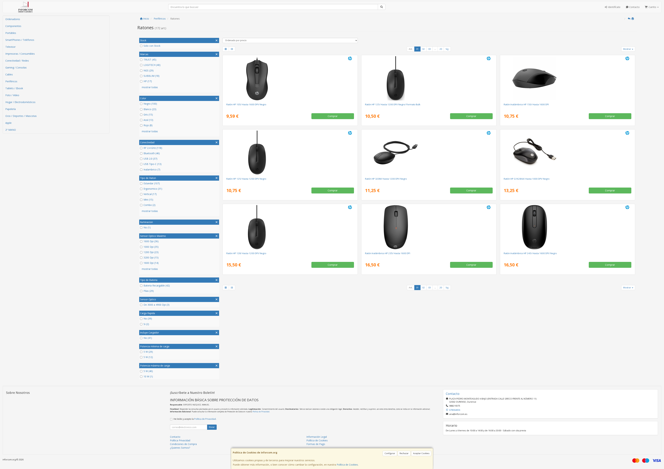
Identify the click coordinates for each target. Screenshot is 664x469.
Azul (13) (148, 120)
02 (423, 49)
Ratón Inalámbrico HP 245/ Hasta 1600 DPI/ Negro (530, 253)
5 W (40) (148, 371)
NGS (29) (149, 70)
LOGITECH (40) (152, 65)
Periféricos (11, 81)
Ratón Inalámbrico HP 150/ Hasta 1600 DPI (526, 104)
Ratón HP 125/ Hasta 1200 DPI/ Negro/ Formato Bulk (392, 104)
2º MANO (10, 129)
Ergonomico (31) (153, 188)
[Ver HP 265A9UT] (290, 153)
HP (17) (148, 81)
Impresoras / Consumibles (20, 53)
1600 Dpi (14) (151, 262)
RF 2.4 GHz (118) (153, 148)
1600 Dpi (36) (151, 241)
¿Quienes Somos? (180, 447)
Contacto (634, 7)
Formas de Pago (315, 444)
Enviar (212, 427)
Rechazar (404, 453)
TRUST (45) (150, 59)
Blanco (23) (150, 109)
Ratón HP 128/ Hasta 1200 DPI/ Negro (246, 253)
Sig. (447, 49)
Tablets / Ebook (14, 88)
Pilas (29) (149, 290)
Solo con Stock (152, 45)
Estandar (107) (152, 183)
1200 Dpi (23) (151, 252)
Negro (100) (150, 103)
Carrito (652, 7)
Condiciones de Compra (183, 444)
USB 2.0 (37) (150, 158)
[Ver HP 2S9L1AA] (567, 78)
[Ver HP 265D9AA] (290, 227)
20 (441, 49)
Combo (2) (149, 205)
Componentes (13, 26)
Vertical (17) (150, 194)
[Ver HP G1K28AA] (567, 153)
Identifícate (613, 7)
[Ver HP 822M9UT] (290, 78)
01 (417, 49)
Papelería (10, 109)
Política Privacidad (180, 440)
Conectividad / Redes (17, 60)
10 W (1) (148, 376)
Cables (9, 74)
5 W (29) (148, 351)
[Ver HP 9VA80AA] (429, 153)
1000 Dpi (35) (151, 246)
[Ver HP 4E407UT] (429, 227)
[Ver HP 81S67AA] (567, 227)
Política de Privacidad (261, 411)
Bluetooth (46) (152, 153)
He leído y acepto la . (195, 418)
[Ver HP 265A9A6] (429, 78)
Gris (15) (148, 114)
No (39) (148, 318)
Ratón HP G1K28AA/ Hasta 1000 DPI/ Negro (527, 178)
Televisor (10, 46)
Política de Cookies (347, 464)
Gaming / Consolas (16, 67)
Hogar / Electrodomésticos (20, 102)
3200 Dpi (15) (151, 257)
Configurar (390, 453)
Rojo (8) (148, 125)
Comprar (333, 116)
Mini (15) (148, 199)
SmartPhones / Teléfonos (19, 39)
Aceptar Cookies (421, 453)
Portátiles (10, 33)
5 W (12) (148, 357)
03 (429, 49)
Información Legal (316, 436)
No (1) (147, 227)
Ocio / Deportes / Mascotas (21, 116)
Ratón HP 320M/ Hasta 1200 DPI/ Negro (386, 178)
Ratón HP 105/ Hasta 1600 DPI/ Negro (246, 104)
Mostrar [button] (627, 49)
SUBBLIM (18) (151, 75)
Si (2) (146, 324)
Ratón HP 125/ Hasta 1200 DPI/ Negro (246, 178)
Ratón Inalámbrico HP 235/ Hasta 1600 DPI (387, 253)
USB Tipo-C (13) (153, 164)
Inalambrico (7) (152, 169)
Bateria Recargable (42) (157, 285)
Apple (8, 122)
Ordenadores (12, 19)
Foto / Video (12, 95)
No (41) (148, 338)
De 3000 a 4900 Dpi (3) (156, 304)
